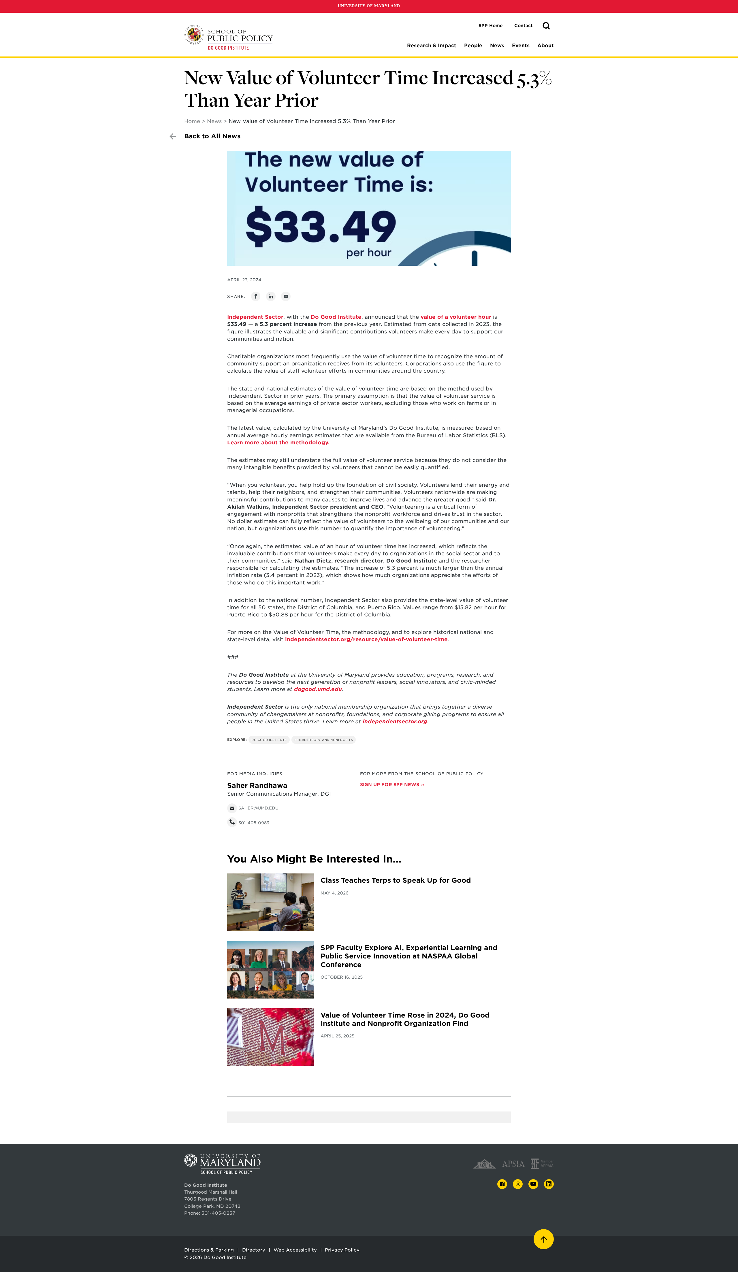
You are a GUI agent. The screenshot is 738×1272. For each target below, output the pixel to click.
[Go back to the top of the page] (544, 1239)
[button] (546, 25)
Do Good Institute (336, 317)
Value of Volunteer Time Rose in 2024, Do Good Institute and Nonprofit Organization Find (405, 1019)
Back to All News (212, 136)
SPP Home (491, 25)
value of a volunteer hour (456, 317)
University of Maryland (369, 6)
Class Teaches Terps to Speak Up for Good (396, 880)
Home (192, 121)
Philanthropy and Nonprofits (323, 739)
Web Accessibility (295, 1250)
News (497, 45)
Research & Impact (431, 45)
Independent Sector (255, 317)
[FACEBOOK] (502, 1184)
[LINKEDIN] (549, 1184)
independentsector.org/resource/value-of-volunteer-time (366, 639)
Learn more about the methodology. (278, 442)
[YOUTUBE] (533, 1184)
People (473, 45)
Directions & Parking (209, 1250)
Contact (523, 25)
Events (521, 45)
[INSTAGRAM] (518, 1184)
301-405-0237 (218, 1213)
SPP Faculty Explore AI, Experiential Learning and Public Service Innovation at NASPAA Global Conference (409, 956)
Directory (253, 1250)
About (545, 45)
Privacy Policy (342, 1250)
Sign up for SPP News (389, 784)
